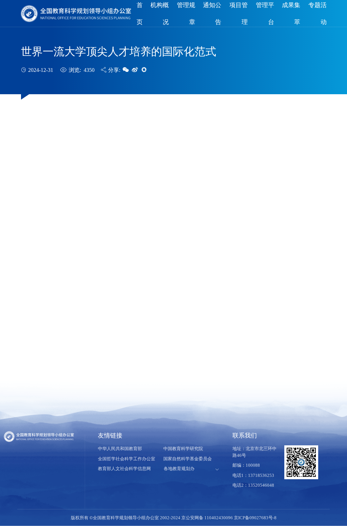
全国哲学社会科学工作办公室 (126, 458)
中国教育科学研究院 (183, 448)
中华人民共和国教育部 (120, 448)
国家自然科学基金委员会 (187, 458)
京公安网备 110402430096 (207, 517)
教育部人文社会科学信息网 (124, 468)
